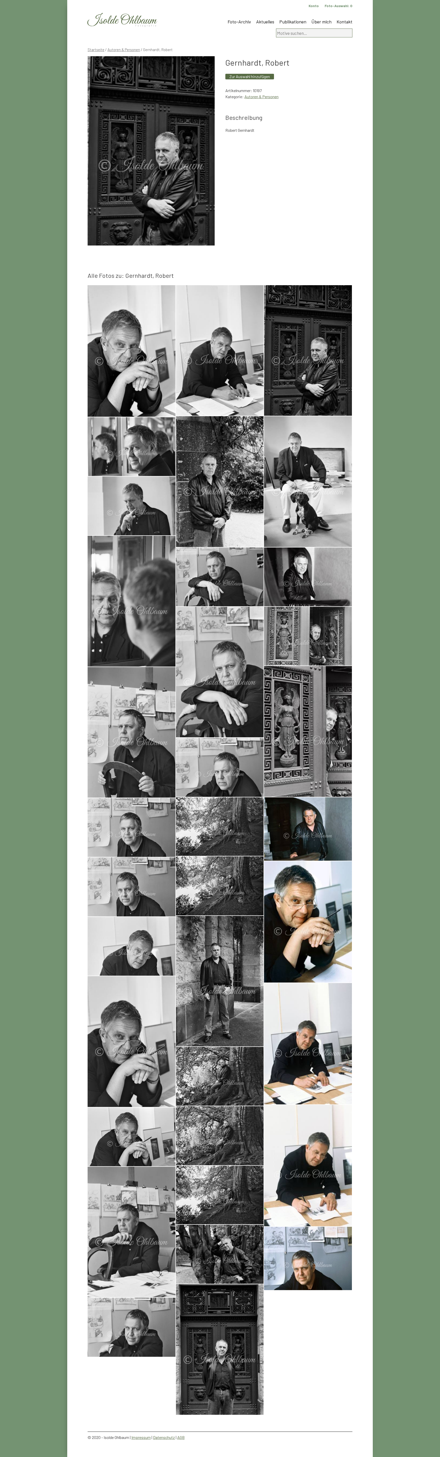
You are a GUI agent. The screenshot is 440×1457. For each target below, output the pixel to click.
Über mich (321, 21)
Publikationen (292, 21)
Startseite (96, 49)
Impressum (141, 1437)
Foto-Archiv (239, 21)
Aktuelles (265, 21)
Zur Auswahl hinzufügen (249, 76)
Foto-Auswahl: (338, 6)
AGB (181, 1437)
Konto (314, 6)
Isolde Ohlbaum (122, 21)
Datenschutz (164, 1437)
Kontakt (344, 21)
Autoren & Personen (123, 49)
